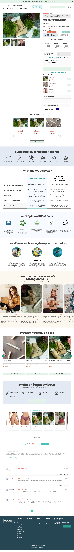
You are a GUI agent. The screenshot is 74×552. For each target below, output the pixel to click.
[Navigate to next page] (45, 511)
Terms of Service (40, 521)
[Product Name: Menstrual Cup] (60, 421)
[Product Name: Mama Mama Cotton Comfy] (14, 421)
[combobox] (10, 463)
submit (67, 526)
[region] (37, 356)
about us (29, 521)
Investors (29, 530)
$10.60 (23, 360)
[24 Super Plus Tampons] (52, 367)
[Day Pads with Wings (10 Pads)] (26, 367)
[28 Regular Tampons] (49, 367)
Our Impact (19, 524)
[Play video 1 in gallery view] (21, 42)
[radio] (48, 46)
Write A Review (45, 444)
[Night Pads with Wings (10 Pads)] (27, 366)
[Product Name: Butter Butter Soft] (25, 421)
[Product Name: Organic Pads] (48, 421)
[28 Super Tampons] (50, 367)
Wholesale (19, 529)
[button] (66, 7)
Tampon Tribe (35, 545)
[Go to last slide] (3, 356)
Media (18, 535)
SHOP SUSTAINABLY (37, 401)
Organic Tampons (52, 83)
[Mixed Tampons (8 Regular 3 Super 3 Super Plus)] (7, 367)
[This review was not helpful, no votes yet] (66, 474)
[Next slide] (71, 356)
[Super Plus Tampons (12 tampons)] (6, 367)
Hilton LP (19, 533)
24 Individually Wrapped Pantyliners (50, 34)
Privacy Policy (40, 523)
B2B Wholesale (20, 531)
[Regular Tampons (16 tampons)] (3, 367)
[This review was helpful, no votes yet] (64, 474)
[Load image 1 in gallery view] (6, 42)
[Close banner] (72, 1)
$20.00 (68, 360)
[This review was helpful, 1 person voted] (64, 485)
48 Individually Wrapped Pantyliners (64, 34)
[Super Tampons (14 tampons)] (5, 367)
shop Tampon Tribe (20, 521)
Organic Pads (51, 77)
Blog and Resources (19, 527)
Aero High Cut (51, 89)
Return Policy (39, 525)
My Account (29, 525)
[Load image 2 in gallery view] (14, 42)
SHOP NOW (51, 1)
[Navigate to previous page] (29, 511)
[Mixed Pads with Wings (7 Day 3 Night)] (29, 367)
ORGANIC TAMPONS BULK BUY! (55, 360)
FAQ (28, 529)
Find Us (28, 527)
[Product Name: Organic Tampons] (37, 421)
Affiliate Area (20, 537)
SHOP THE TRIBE (57, 7)
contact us (29, 523)
